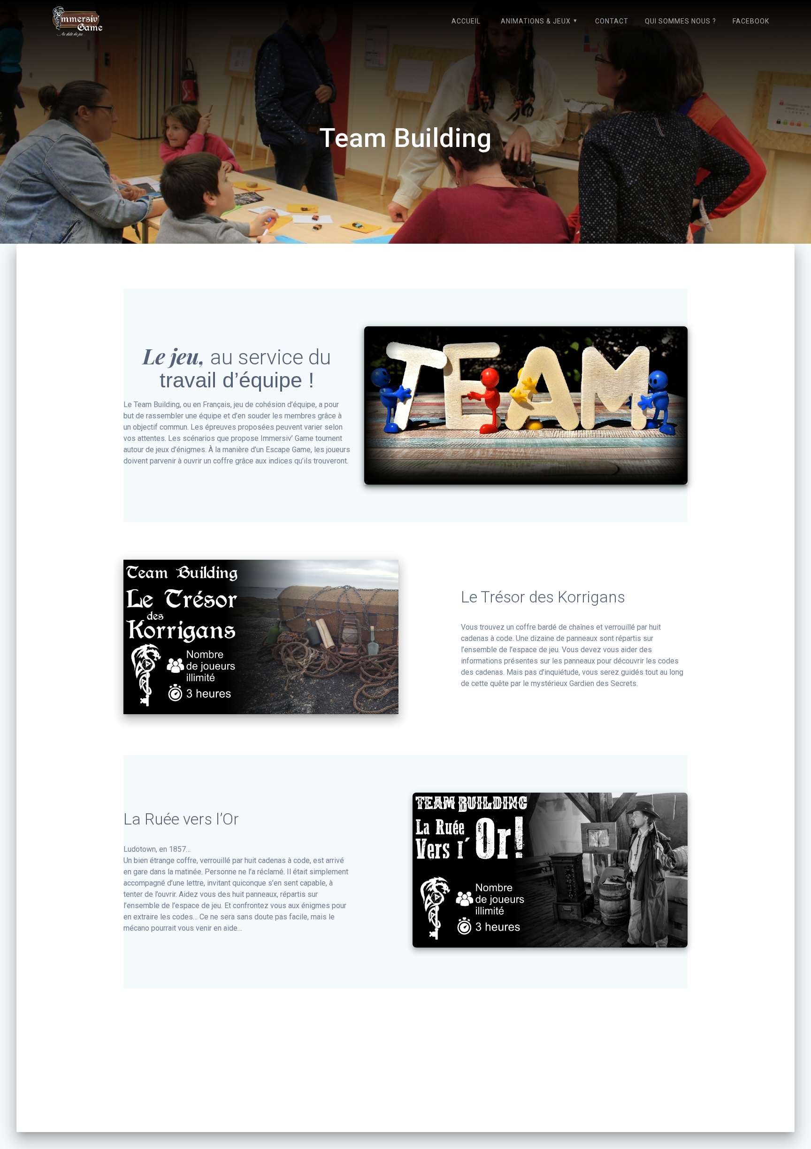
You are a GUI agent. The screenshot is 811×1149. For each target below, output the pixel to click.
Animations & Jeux (536, 21)
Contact (611, 21)
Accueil (466, 21)
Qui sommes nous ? (680, 21)
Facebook (751, 21)
